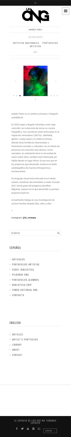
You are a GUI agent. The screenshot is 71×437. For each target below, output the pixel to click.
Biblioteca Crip (22, 285)
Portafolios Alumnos (25, 280)
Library (17, 344)
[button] (15, 81)
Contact (17, 355)
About (16, 349)
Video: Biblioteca (23, 269)
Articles (17, 334)
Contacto (18, 295)
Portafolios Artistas (26, 264)
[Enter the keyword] (58, 233)
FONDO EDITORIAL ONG (25, 290)
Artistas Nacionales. (26, 42)
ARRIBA (49, 430)
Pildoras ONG (20, 274)
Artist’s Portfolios (25, 339)
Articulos (18, 259)
